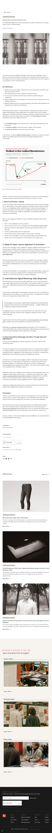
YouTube (47, 822)
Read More (6, 526)
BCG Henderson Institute (39, 116)
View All (44, 474)
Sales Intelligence (25, 819)
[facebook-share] (11, 459)
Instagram (47, 819)
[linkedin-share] (6, 459)
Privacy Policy (37, 829)
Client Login (37, 822)
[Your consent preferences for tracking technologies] (2, 831)
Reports (36, 819)
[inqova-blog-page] (26, 496)
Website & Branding (25, 817)
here (19, 417)
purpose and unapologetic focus (11, 408)
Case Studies (13, 819)
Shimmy (24, 360)
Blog (36, 817)
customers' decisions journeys (19, 327)
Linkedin (46, 817)
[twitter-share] (9, 459)
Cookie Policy (31, 829)
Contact (12, 822)
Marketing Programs (25, 822)
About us (12, 817)
